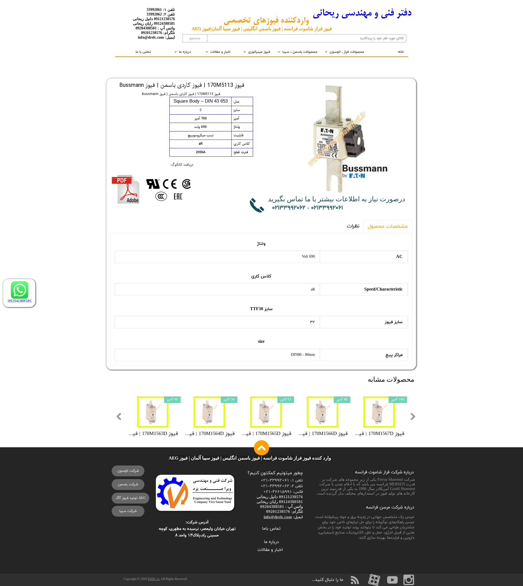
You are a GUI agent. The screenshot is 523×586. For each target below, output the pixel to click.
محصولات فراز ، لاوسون (347, 52)
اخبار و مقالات (220, 52)
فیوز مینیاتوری (259, 52)
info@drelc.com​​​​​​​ (278, 517)
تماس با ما (143, 52)
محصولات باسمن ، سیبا (299, 52)
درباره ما (185, 52)
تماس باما (271, 529)
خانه (401, 52)
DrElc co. (154, 579)
